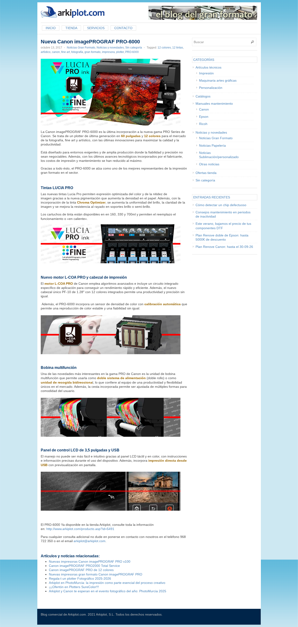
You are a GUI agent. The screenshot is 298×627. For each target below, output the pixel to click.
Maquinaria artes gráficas (218, 80)
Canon (204, 109)
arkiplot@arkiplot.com (89, 541)
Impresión (206, 73)
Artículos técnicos (208, 67)
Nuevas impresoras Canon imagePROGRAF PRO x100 (89, 561)
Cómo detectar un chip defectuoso (221, 205)
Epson (203, 116)
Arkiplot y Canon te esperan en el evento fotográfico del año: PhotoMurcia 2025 (107, 591)
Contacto (123, 28)
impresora (108, 52)
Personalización (210, 88)
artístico (46, 52)
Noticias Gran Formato (81, 47)
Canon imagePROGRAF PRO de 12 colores (81, 570)
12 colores (164, 47)
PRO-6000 (132, 52)
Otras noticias (209, 164)
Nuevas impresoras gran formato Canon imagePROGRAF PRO (95, 574)
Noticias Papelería (212, 145)
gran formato (93, 52)
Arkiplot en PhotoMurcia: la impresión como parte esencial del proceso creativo (107, 583)
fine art (65, 52)
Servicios (96, 28)
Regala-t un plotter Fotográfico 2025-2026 (80, 578)
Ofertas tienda (206, 173)
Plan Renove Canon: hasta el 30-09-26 (224, 247)
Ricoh (203, 124)
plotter (120, 52)
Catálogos (203, 96)
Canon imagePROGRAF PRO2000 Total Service (84, 566)
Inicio (51, 28)
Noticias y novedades (110, 47)
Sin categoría (133, 47)
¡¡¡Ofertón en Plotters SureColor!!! (74, 587)
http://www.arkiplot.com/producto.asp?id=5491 (80, 529)
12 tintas (177, 47)
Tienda (71, 28)
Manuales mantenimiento (214, 103)
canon (56, 52)
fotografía (77, 52)
